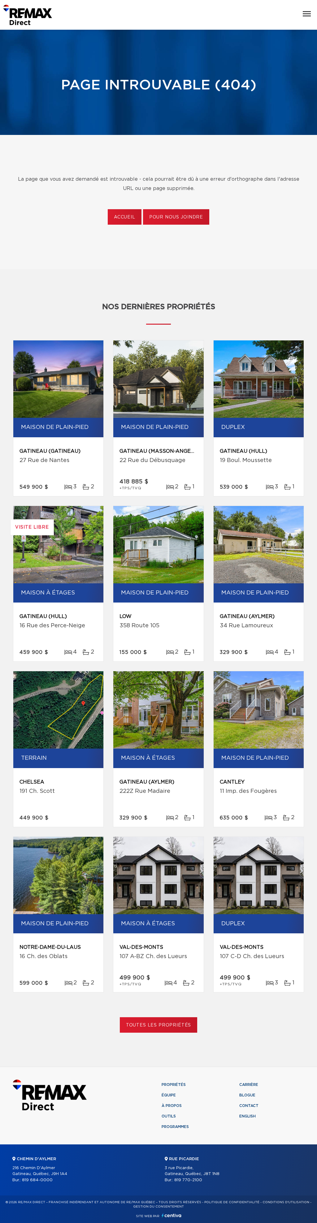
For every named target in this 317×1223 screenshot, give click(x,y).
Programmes (175, 1127)
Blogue (247, 1095)
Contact (248, 1106)
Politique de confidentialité (231, 1202)
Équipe (169, 1095)
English (247, 1116)
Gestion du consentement (158, 1206)
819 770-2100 (188, 1180)
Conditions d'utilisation (286, 1202)
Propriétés (174, 1085)
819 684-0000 (37, 1180)
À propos (172, 1106)
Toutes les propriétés (158, 1025)
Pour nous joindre (176, 217)
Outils (169, 1116)
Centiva (171, 1215)
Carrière (248, 1085)
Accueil (124, 217)
